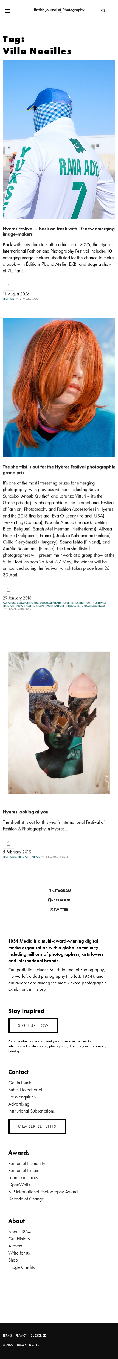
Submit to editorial (25, 1089)
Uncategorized (93, 605)
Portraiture (55, 605)
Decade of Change (26, 1199)
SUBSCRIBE (38, 1335)
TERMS (7, 1335)
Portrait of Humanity (26, 1163)
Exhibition (83, 602)
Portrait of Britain (23, 1170)
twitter (61, 909)
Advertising (18, 1104)
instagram (60, 890)
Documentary (50, 602)
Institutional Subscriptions (31, 1111)
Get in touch (19, 1082)
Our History (19, 1238)
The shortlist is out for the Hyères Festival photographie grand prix (59, 469)
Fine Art (9, 605)
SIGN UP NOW (33, 1025)
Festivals (99, 602)
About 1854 (19, 1231)
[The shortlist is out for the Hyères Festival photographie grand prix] (59, 387)
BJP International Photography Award (43, 1191)
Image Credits (21, 1267)
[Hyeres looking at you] (59, 723)
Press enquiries (22, 1097)
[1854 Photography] (59, 11)
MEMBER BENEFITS (37, 1126)
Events (68, 602)
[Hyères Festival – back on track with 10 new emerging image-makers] (59, 139)
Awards (9, 602)
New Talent (25, 605)
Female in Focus (23, 1177)
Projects (73, 605)
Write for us (19, 1253)
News (40, 605)
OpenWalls (19, 1184)
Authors (15, 1246)
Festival (8, 298)
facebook (61, 900)
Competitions (27, 602)
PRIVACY (21, 1335)
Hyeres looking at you (26, 811)
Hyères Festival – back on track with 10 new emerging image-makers (59, 231)
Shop (13, 1260)
